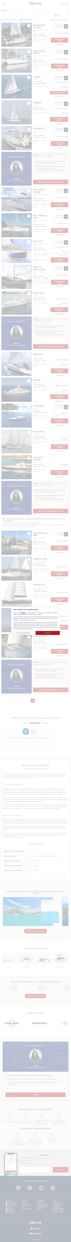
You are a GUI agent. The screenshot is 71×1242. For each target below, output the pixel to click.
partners (23, 612)
